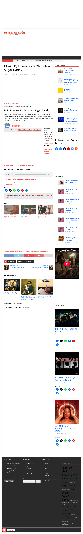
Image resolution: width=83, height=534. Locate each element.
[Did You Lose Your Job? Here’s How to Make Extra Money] (61, 119)
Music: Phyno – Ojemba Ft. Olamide (45, 297)
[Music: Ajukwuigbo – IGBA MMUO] (61, 210)
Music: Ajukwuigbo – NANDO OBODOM (72, 219)
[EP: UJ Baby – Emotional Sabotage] (60, 110)
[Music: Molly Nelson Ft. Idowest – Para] (45, 209)
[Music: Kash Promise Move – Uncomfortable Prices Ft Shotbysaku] (60, 80)
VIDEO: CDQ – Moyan (26, 214)
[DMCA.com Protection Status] (9, 481)
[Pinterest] (68, 148)
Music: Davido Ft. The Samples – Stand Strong (71, 100)
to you (14, 114)
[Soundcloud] (76, 148)
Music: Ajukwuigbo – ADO (72, 190)
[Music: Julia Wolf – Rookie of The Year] (60, 130)
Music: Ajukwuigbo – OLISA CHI (72, 200)
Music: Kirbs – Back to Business (66, 330)
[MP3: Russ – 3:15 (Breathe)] (60, 90)
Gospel (31, 58)
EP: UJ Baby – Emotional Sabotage (70, 109)
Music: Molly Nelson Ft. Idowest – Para (44, 215)
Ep (44, 58)
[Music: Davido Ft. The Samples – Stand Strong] (60, 100)
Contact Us (28, 468)
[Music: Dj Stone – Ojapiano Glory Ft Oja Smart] (61, 238)
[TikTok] (64, 148)
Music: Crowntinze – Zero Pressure (71, 181)
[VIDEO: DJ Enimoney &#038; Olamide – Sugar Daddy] (11, 209)
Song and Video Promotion (13, 463)
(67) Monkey (68, 485)
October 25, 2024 (70, 242)
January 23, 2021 (60, 433)
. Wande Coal (72, 482)
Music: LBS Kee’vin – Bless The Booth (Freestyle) (70, 70)
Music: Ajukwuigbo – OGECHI (72, 228)
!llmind (65, 475)
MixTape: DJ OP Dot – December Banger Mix (11, 293)
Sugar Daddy (28, 261)
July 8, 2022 (59, 382)
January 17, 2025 (70, 193)
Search (25, 478)
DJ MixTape (38, 58)
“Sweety (74, 475)
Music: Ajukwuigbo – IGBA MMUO (72, 209)
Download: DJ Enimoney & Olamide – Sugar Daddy (20, 179)
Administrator (29, 463)
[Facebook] (56, 148)
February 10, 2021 (69, 74)
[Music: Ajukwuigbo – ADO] (61, 191)
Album (19, 58)
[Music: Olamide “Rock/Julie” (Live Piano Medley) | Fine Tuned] (28, 287)
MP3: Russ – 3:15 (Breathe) (69, 90)
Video (24, 58)
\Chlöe (76, 504)
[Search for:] (71, 61)
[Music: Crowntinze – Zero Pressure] (61, 182)
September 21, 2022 (71, 123)
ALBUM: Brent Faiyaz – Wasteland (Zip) (66, 378)
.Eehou (65, 499)
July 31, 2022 (67, 112)
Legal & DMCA (29, 466)
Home (7, 58)
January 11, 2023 (68, 84)
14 (75, 74)
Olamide (20, 261)
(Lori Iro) (66, 517)
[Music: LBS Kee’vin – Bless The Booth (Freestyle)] (60, 70)
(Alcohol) (66, 506)
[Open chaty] (4, 530)
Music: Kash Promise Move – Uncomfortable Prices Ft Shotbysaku (71, 80)
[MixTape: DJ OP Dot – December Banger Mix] (12, 285)
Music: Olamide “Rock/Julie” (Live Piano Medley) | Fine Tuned (28, 297)
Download (9, 184)
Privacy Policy (29, 473)
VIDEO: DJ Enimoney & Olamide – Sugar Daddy (10, 215)
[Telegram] (72, 148)
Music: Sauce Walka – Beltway (48, 151)
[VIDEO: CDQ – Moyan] (28, 209)
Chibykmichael (17, 74)
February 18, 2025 (70, 184)
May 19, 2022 (67, 104)
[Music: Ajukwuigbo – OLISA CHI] (61, 201)
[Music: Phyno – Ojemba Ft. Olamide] (45, 287)
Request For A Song (11, 468)
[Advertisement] (41, 15)
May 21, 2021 (67, 92)
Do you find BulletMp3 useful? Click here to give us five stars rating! (26, 251)
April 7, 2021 (9, 74)
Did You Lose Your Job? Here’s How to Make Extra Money (71, 120)
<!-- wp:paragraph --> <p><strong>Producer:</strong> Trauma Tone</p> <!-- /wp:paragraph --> (70, 502)
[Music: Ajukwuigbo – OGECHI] (61, 229)
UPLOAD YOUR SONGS (11, 103)
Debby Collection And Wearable (12, 471)
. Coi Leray (70, 471)
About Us (28, 471)
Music (13, 58)
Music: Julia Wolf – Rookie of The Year (70, 129)
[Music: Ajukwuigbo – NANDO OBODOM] (61, 220)
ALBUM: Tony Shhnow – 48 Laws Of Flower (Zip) (19, 166)
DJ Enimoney (11, 261)
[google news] (12, 125)
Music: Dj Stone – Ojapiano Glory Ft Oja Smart (71, 239)
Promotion (50, 58)
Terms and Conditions (12, 466)
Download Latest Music (29, 74)
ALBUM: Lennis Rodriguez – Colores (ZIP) (65, 428)
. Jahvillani (73, 517)
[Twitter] (60, 148)
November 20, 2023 (61, 334)
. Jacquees (73, 514)
